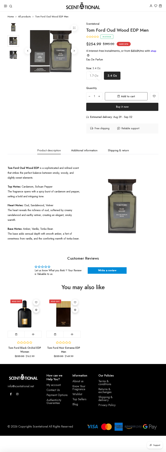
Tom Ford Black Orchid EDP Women (24, 350)
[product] (74, 28)
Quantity (91, 88)
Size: (93, 68)
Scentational (92, 24)
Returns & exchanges (105, 391)
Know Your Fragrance (78, 388)
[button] (6, 6)
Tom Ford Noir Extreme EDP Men (63, 350)
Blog (75, 404)
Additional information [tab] (84, 150)
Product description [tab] (49, 150)
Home (11, 16)
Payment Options (57, 395)
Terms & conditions (104, 383)
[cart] (160, 5)
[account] (151, 5)
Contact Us (53, 390)
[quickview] (33, 334)
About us (77, 381)
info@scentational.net (21, 386)
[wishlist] (155, 5)
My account (54, 384)
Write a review (107, 270)
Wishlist (77, 394)
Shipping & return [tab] (118, 150)
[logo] (83, 6)
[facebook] (11, 394)
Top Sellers (79, 399)
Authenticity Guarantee (54, 401)
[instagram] (17, 394)
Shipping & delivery (105, 399)
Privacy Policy (107, 405)
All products (24, 16)
